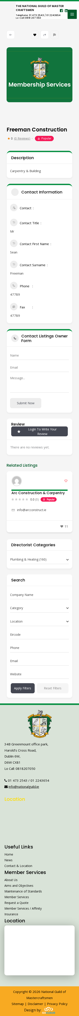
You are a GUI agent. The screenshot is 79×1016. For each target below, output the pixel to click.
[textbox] (16, 608)
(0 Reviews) (22, 138)
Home (8, 854)
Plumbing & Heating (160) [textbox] (28, 559)
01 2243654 (40, 780)
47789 (15, 294)
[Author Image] (16, 481)
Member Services (16, 897)
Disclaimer (35, 1003)
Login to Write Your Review (42, 431)
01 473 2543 (17, 780)
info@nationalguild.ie (24, 786)
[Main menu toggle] (72, 14)
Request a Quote (16, 903)
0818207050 (25, 768)
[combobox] (39, 559)
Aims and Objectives (18, 885)
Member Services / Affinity (23, 908)
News (8, 860)
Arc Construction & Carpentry (38, 492)
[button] (9, 503)
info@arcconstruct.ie (31, 510)
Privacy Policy (57, 1003)
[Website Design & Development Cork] (48, 1010)
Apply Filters (22, 688)
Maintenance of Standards (23, 891)
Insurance (11, 914)
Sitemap (18, 1003)
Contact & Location (18, 866)
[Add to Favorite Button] (66, 481)
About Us (11, 880)
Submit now (25, 403)
